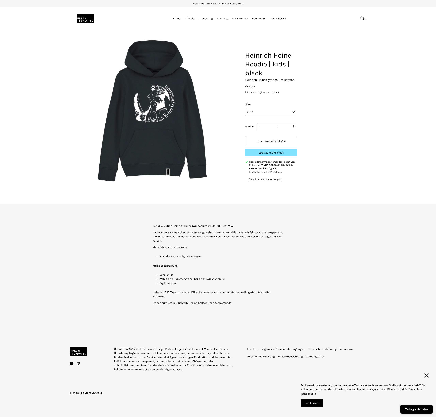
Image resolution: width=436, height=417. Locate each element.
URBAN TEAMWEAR (91, 393)
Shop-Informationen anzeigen (265, 179)
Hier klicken (311, 402)
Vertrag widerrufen (416, 409)
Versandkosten (271, 92)
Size (248, 104)
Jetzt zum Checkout (271, 152)
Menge (249, 126)
